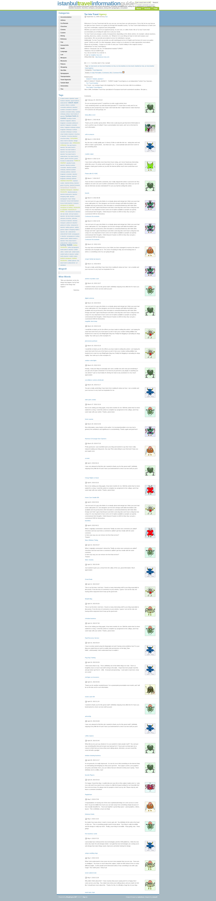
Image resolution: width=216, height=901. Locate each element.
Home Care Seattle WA (92, 497)
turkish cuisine (73, 256)
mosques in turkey (66, 207)
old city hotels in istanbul (73, 216)
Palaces (63, 64)
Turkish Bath (64, 82)
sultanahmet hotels (65, 234)
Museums (63, 61)
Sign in (85, 897)
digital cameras (89, 298)
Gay (61, 42)
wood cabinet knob (90, 873)
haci (106, 16)
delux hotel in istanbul (66, 140)
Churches (63, 26)
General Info (64, 45)
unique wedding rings (91, 853)
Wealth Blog (88, 599)
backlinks (88, 520)
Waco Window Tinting (91, 540)
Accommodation (66, 17)
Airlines (63, 20)
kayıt (69, 198)
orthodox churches (65, 218)
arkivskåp (88, 716)
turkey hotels (66, 245)
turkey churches (72, 243)
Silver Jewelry (89, 560)
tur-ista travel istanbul (104, 66)
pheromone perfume (91, 341)
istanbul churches (66, 181)
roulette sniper (89, 154)
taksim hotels (64, 238)
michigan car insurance (92, 677)
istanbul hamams (75, 185)
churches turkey (65, 138)
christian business (90, 618)
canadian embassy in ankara (68, 132)
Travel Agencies (65, 79)
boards (87, 193)
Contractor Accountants (92, 216)
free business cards (91, 833)
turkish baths (75, 251)
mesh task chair (90, 892)
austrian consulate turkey (67, 111)
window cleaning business (93, 755)
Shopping (63, 67)
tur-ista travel (93, 66)
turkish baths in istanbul (67, 254)
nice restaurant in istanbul (72, 211)
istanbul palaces (72, 192)
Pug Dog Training (90, 657)
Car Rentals (64, 23)
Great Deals (88, 579)
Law (61, 54)
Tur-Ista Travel (95, 14)
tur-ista (113, 66)
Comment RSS (117, 72)
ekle (71, 143)
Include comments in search (145, 5)
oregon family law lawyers (93, 259)
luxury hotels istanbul (66, 203)
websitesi (63, 265)
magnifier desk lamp (91, 321)
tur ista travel (130, 66)
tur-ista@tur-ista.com (95, 55)
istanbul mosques (66, 190)
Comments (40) (107, 72)
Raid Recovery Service (92, 638)
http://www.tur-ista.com (102, 57)
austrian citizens (65, 105)
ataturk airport (73, 103)
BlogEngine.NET (71, 897)
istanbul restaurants (66, 194)
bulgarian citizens (71, 120)
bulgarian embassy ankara (72, 127)
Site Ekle (63, 70)
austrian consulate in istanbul (68, 109)
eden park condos (90, 399)
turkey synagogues (73, 247)
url (76, 263)
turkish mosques (66, 258)
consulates (74, 138)
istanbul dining (69, 183)
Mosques (63, 57)
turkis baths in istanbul (66, 249)
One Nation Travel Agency (94, 87)
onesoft (154, 897)
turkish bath (67, 251)
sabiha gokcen (70, 227)
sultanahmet (72, 231)
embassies (76, 143)
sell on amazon (89, 134)
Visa (61, 89)
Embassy (63, 39)
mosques (75, 203)
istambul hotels (70, 163)
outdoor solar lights (90, 360)
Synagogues (64, 73)
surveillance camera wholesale (94, 380)
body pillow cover (90, 115)
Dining (62, 36)
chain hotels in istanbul (67, 134)
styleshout (140, 897)
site (67, 231)
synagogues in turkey (73, 236)
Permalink (98, 72)
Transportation (65, 76)
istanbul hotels (68, 187)
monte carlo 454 (90, 696)
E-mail (92, 72)
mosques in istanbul (67, 205)
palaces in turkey (65, 225)
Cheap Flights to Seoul (92, 478)
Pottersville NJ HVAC (91, 173)
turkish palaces (72, 260)
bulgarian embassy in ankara (68, 129)
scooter (87, 458)
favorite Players (89, 775)
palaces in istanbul (71, 222)
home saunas (89, 419)
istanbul (62, 165)
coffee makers (89, 736)
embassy (63, 145)
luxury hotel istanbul (72, 201)
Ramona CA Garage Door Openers (95, 438)
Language (63, 51)
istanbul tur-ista (139, 66)
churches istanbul (72, 136)
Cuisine (63, 32)
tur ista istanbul (121, 66)
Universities (64, 86)
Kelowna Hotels (89, 814)
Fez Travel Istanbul (92, 83)
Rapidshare (88, 794)
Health (62, 48)
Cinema (63, 29)
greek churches (69, 158)
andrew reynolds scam (92, 278)
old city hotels (64, 214)
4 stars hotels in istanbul (67, 98)
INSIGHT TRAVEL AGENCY (94, 79)
